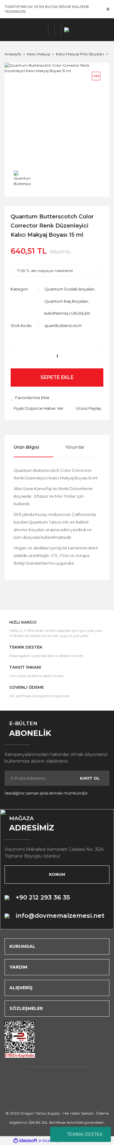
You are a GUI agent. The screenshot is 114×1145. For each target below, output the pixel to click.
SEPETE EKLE (57, 377)
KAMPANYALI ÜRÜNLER (67, 313)
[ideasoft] (25, 1140)
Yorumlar (74, 447)
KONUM (57, 874)
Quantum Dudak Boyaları (69, 289)
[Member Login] (51, 30)
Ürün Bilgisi (26, 447)
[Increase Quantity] (95, 356)
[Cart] (58, 30)
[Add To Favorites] (30, 398)
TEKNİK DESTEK (84, 1134)
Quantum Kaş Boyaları (66, 301)
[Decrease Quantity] (18, 356)
